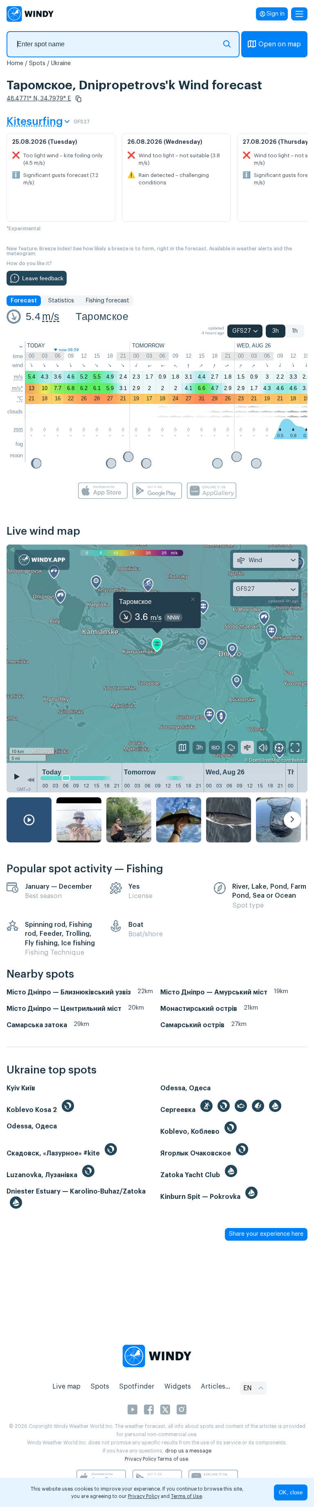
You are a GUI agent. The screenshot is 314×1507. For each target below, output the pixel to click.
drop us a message (188, 1450)
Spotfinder (137, 1386)
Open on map (279, 44)
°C (20, 398)
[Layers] (182, 747)
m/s (50, 316)
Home (15, 63)
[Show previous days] (30, 779)
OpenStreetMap (264, 759)
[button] (78, 99)
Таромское (102, 316)
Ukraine (61, 63)
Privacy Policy (140, 1459)
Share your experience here (266, 1234)
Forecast (24, 301)
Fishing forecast (107, 301)
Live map (66, 1386)
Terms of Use (186, 1496)
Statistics (61, 301)
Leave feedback (42, 278)
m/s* (17, 388)
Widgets (177, 1386)
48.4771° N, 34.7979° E (39, 99)
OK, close (291, 1492)
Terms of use (172, 1459)
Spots (37, 63)
